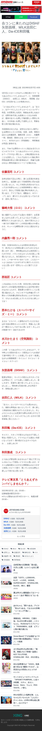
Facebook (33, 17)
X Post (8, 17)
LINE (21, 17)
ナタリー (11, 4)
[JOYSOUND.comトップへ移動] (36, 3)
